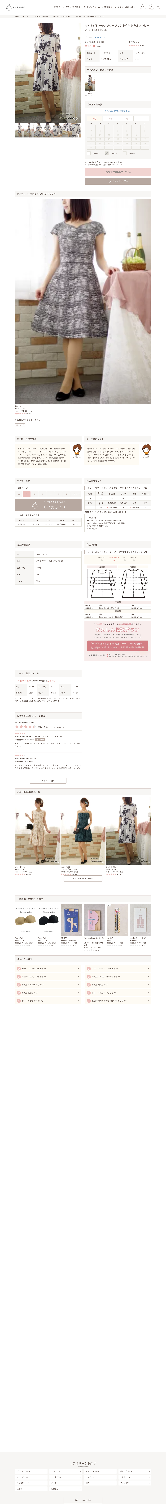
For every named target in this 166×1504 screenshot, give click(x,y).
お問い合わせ (130, 7)
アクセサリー (125, 1483)
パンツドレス (56, 1471)
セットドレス (56, 1477)
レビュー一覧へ (48, 780)
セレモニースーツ (127, 1477)
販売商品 (54, 1489)
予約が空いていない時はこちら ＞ (118, 111)
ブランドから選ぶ (73, 7)
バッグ (54, 1483)
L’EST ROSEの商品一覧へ (83, 878)
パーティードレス (23, 1471)
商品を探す (57, 7)
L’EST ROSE (99, 37)
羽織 (87, 1483)
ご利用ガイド (89, 7)
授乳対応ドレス (126, 1471)
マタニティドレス (92, 1471)
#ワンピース (20, 425)
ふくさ (19, 1489)
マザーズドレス (23, 1477)
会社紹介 (117, 7)
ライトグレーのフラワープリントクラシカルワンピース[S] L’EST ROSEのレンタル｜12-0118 (15, 7)
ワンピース (90, 1477)
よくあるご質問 (104, 7)
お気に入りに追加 (120, 181)
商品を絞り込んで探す (83, 1500)
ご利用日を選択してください (118, 171)
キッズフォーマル (24, 1483)
